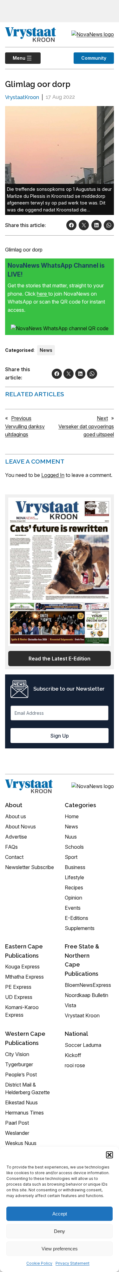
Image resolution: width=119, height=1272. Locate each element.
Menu (15, 58)
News (46, 350)
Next (102, 418)
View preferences (60, 1248)
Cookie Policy (39, 1263)
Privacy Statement (72, 1263)
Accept (59, 1213)
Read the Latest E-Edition (59, 658)
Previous (21, 418)
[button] (109, 1155)
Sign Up (59, 736)
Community (93, 58)
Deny (59, 1231)
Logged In (52, 475)
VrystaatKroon (22, 97)
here (42, 294)
